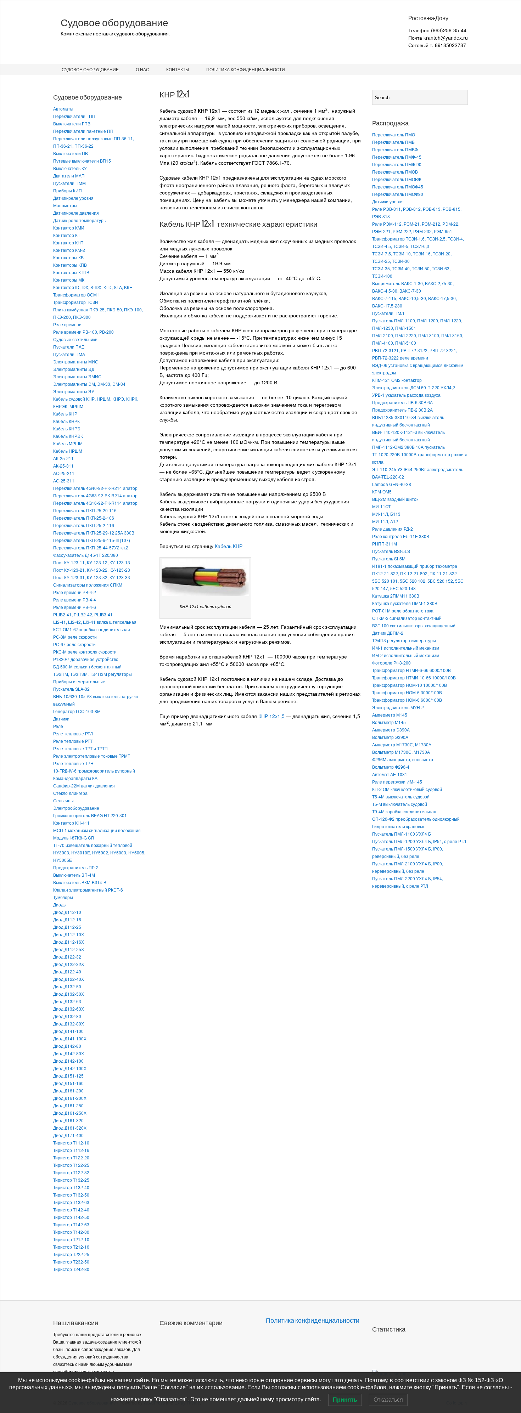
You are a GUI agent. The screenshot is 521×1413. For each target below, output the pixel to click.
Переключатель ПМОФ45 (397, 186)
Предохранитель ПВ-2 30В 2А (402, 410)
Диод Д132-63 (67, 1001)
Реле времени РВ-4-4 (74, 600)
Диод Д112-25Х (68, 949)
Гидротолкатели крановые (399, 826)
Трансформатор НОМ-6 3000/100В (407, 692)
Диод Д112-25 (67, 927)
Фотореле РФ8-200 (391, 663)
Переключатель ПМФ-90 (396, 164)
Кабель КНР (65, 414)
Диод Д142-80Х (68, 1053)
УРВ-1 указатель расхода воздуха (406, 395)
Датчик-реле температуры (80, 220)
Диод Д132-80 (67, 1016)
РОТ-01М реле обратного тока (402, 610)
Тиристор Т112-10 (71, 1143)
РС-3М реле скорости (75, 637)
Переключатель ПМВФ (395, 149)
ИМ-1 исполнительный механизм (405, 648)
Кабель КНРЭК (68, 436)
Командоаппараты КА (75, 778)
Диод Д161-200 (68, 1090)
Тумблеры (63, 897)
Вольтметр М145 (389, 722)
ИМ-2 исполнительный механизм (405, 655)
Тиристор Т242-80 (71, 1269)
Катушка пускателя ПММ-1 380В (404, 603)
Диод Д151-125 (68, 1076)
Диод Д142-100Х (69, 1068)
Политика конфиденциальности (245, 69)
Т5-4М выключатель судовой (401, 796)
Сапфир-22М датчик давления (84, 785)
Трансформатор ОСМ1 (76, 295)
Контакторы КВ (68, 257)
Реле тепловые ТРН (73, 763)
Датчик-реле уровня (73, 198)
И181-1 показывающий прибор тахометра (414, 566)
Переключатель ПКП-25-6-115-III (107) (91, 540)
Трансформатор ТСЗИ (75, 302)
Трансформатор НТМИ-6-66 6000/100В (411, 670)
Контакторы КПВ (70, 265)
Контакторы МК (68, 280)
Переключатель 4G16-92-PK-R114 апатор (95, 503)
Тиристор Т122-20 (71, 1157)
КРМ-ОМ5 (382, 491)
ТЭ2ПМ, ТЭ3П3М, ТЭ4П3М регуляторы (92, 674)
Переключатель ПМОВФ (396, 179)
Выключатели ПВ (70, 153)
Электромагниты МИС (75, 361)
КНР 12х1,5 (271, 715)
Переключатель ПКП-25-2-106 (83, 518)
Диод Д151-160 (68, 1083)
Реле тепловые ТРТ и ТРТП (80, 748)
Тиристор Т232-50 (71, 1262)
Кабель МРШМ (68, 443)
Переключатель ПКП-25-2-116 (83, 525)
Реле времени (67, 324)
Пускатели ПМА (69, 354)
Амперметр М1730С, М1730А (401, 744)
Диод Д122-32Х (68, 964)
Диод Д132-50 (67, 986)
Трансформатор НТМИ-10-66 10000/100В (414, 677)
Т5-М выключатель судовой (399, 804)
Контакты (177, 69)
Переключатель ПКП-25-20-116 (85, 510)
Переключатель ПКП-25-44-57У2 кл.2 (90, 547)
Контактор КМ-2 (69, 250)
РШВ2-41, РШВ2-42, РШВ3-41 (83, 614)
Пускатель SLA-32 (71, 689)
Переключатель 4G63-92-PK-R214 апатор (95, 495)
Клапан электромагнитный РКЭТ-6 (88, 890)
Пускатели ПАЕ (68, 347)
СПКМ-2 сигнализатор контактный (407, 618)
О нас (142, 69)
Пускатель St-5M (388, 558)
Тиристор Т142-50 (71, 1217)
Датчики (61, 719)
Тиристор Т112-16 (71, 1150)
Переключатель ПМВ (393, 142)
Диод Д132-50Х (68, 994)
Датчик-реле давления (76, 213)
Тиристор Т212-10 (71, 1239)
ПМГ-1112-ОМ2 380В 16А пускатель (408, 447)
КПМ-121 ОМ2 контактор (397, 380)
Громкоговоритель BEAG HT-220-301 (90, 815)
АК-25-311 (63, 466)
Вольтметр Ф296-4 (390, 767)
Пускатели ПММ (69, 183)
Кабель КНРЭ (66, 428)
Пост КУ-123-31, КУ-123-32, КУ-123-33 (91, 577)
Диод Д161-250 (68, 1105)
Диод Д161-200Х (69, 1098)
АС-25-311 (63, 480)
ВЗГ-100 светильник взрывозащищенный (413, 625)
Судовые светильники (75, 339)
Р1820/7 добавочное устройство (85, 659)
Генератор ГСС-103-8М (77, 711)
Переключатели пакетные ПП (83, 131)
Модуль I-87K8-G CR (73, 838)
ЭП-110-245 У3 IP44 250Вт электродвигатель (417, 469)
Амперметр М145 (389, 715)
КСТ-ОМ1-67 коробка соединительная (91, 629)
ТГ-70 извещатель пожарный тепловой (92, 845)
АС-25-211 (63, 473)
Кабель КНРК (66, 421)
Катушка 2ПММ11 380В (395, 596)
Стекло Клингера (70, 793)
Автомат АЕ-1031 (389, 774)
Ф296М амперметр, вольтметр (402, 759)
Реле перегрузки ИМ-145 (397, 782)
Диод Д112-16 (67, 919)
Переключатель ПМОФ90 (397, 194)
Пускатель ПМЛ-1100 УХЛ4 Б (401, 834)
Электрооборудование (76, 808)
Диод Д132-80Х (68, 1024)
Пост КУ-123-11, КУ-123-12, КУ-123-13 (91, 562)
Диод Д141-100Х (69, 1038)
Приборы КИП (67, 190)
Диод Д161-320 (68, 1120)
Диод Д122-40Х (68, 979)
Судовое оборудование (114, 22)
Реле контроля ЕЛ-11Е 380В (400, 536)
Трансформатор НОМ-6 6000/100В (407, 700)
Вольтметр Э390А (390, 737)
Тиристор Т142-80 (71, 1232)
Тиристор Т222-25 (71, 1254)
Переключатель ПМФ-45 (396, 157)
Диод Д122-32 (67, 957)
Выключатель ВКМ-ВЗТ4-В (79, 882)
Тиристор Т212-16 (71, 1247)
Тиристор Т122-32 (71, 1172)
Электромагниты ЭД (73, 369)
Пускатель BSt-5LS (391, 551)
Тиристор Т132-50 (71, 1195)
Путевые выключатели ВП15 (82, 161)
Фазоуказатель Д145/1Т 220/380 (85, 555)
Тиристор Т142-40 (71, 1209)
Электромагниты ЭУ (73, 391)
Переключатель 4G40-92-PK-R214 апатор (95, 488)
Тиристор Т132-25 (71, 1180)
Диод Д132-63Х (68, 1009)
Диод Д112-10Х (68, 934)
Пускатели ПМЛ (388, 313)
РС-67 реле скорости (74, 644)
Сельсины (63, 800)
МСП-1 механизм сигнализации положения (97, 830)
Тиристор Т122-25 (71, 1165)
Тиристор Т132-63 (71, 1202)
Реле (58, 726)
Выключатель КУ (70, 168)
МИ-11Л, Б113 (386, 514)
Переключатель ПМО (393, 134)
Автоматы (63, 109)
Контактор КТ (66, 235)
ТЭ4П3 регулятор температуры (404, 640)
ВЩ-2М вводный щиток (395, 499)
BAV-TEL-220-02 (388, 477)
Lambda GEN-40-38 (391, 484)
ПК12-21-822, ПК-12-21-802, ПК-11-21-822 (414, 573)
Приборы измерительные (79, 681)
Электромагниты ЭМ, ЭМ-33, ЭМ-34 (89, 384)
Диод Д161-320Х (69, 1128)
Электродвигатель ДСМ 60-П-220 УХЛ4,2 (413, 387)
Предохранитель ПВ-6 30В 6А (402, 402)
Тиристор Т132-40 (71, 1187)
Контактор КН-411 (71, 823)
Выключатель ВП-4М (74, 875)
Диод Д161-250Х (69, 1113)
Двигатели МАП (69, 176)
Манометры (65, 205)
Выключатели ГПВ (71, 123)
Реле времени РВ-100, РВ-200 (83, 332)
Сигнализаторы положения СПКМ (87, 585)
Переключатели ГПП (74, 116)
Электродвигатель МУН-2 (398, 707)
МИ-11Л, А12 (385, 521)
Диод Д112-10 (67, 912)
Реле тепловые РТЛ (73, 733)
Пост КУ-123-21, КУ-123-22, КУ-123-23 (91, 570)
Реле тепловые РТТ (73, 741)
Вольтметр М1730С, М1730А (401, 752)
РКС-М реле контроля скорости (85, 652)
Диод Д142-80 (67, 1046)
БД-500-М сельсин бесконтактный (87, 666)
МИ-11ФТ (381, 506)
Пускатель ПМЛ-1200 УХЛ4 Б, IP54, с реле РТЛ (419, 841)
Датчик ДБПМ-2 (387, 633)
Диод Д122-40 (67, 971)
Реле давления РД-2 (392, 529)
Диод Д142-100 (68, 1061)
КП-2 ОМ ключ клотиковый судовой (407, 789)
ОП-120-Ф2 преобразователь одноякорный (416, 819)
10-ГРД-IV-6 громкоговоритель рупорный (94, 771)
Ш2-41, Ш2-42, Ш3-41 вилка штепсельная (94, 622)
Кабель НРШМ (67, 451)
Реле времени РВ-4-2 (74, 592)
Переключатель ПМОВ (395, 172)
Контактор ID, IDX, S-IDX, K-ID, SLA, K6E (92, 287)
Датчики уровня (388, 201)
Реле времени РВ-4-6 (74, 607)
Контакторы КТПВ (71, 272)
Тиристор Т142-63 (71, 1224)
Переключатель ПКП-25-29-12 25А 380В (93, 533)
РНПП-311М (384, 544)
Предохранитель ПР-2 (76, 867)
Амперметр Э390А (391, 730)
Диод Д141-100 (68, 1031)
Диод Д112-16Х (68, 942)
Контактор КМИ (68, 228)
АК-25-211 (63, 458)
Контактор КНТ (68, 242)
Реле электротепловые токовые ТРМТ (91, 756)
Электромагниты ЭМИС (77, 376)
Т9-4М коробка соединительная (404, 811)
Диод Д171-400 (68, 1135)
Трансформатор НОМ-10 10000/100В (409, 685)
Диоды (60, 905)
